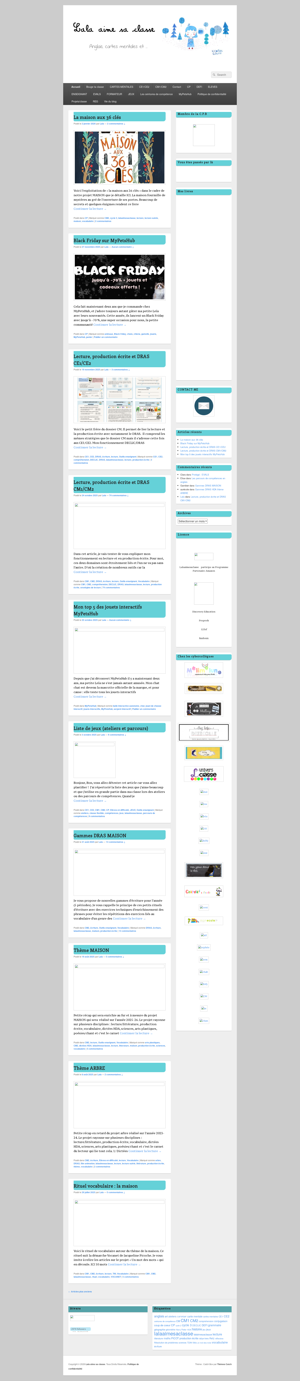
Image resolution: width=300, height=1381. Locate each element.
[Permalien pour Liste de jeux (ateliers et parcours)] (95, 745)
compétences (111, 813)
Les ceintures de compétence (156, 94)
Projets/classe (79, 101)
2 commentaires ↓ (116, 123)
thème (77, 1166)
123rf (204, 629)
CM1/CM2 (160, 86)
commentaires (103, 221)
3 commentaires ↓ (121, 369)
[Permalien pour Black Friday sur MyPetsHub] (120, 302)
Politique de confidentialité (212, 94)
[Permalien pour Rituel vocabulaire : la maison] (120, 1203)
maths (167, 1338)
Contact (177, 86)
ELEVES (212, 86)
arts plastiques (152, 1042)
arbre (158, 1160)
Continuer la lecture (90, 209)
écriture (106, 456)
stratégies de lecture (90, 587)
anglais (159, 1316)
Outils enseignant (127, 456)
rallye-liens (204, 1338)
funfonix (204, 638)
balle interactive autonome (126, 705)
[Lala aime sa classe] (150, 65)
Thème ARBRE (89, 1068)
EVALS (97, 94)
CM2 (107, 218)
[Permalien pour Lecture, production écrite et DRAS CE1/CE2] (120, 425)
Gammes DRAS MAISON (100, 835)
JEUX (131, 94)
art (166, 1316)
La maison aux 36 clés (97, 117)
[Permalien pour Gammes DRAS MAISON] (120, 852)
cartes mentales (210, 1316)
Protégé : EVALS (200, 474)
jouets (153, 333)
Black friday (120, 333)
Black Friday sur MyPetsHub (104, 240)
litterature (124, 1045)
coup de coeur (162, 1325)
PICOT (175, 1338)
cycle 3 (113, 218)
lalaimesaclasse (203, 1334)
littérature (141, 1163)
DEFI (199, 86)
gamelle (145, 333)
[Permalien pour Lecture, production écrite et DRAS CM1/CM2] (120, 506)
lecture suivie (151, 218)
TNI (114, 1273)
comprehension (206, 1321)
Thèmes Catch (224, 1364)
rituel (94, 1276)
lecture (140, 218)
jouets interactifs (92, 708)
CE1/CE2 (144, 86)
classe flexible (97, 813)
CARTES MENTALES (121, 86)
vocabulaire (88, 221)
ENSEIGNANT (79, 94)
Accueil (75, 86)
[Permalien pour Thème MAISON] (120, 967)
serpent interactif (122, 708)
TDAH (189, 1342)
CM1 (87, 581)
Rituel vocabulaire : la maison (106, 1186)
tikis (195, 1342)
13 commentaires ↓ (115, 841)
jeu (204, 1329)
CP (188, 86)
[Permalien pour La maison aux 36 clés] (120, 186)
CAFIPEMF (182, 1316)
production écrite (140, 459)
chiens (137, 333)
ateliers (85, 813)
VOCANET (116, 1276)
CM (178, 1321)
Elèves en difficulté (119, 809)
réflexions (219, 1338)
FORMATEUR (114, 94)
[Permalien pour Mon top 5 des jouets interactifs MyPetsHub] (120, 630)
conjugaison (220, 1321)
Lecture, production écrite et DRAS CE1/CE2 (203, 447)
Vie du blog (110, 101)
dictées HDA (85, 1045)
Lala (102, 123)
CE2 (92, 456)
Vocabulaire (144, 581)
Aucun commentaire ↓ (123, 246)
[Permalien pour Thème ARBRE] (120, 1085)
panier (89, 337)
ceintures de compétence (165, 1321)
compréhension (81, 459)
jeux (121, 813)
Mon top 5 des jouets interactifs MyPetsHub (202, 454)
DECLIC (94, 459)
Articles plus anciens (80, 1291)
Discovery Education (203, 611)
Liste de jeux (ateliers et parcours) (111, 728)
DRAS (98, 456)
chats (130, 333)
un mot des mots (204, 1342)
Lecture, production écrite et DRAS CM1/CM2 (203, 450)
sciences (160, 1045)
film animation (88, 1163)
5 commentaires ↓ (115, 956)
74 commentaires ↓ (119, 495)
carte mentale (194, 1316)
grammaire (214, 1325)
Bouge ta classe (95, 86)
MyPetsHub (185, 94)
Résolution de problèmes (166, 1342)
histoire (197, 1329)
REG (95, 101)
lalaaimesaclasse (127, 218)
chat (142, 705)
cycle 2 (178, 1325)
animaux (109, 333)
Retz (211, 1338)
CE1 (87, 456)
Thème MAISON (91, 950)
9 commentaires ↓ (117, 734)
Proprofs (204, 620)
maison (77, 221)
